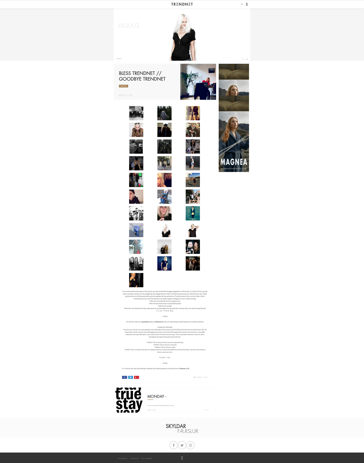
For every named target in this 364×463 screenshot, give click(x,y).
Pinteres (183, 368)
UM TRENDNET (122, 458)
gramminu (145, 322)
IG (188, 368)
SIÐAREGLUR (134, 458)
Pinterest (158, 322)
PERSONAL (123, 86)
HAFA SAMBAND (146, 458)
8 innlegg (200, 377)
